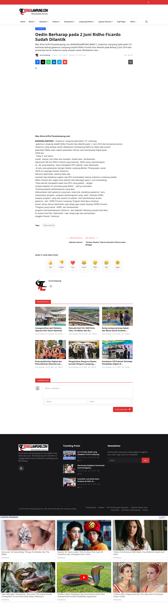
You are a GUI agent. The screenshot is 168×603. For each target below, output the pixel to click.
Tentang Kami (91, 507)
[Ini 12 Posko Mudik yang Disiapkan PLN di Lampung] (69, 455)
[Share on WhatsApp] (48, 62)
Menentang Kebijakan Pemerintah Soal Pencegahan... (90, 466)
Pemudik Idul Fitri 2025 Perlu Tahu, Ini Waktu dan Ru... (82, 329)
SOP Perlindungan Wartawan (118, 507)
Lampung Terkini (86, 21)
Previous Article (76, 238)
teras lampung (54, 281)
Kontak (145, 510)
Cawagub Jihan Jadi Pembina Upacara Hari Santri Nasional (48, 329)
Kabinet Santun (76, 242)
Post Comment (121, 409)
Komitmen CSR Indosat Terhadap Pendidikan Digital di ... (117, 362)
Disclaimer (115, 510)
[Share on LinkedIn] (54, 62)
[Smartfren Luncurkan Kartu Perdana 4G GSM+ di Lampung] (69, 482)
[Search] (146, 21)
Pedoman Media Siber (139, 507)
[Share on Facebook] (37, 62)
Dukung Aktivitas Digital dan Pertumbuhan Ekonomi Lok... (48, 362)
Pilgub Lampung (48, 225)
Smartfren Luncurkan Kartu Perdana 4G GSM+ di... (88, 480)
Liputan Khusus (104, 21)
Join (145, 460)
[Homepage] (34, 11)
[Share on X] (43, 62)
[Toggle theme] (148, 2)
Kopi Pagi (121, 21)
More (132, 21)
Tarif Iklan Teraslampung (130, 510)
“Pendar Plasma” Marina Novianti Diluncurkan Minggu (105, 243)
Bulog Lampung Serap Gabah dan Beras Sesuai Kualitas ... (115, 329)
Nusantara (68, 21)
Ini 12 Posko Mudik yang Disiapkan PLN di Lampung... (88, 453)
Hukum (55, 21)
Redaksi (101, 507)
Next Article (90, 238)
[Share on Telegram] (59, 62)
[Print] (130, 62)
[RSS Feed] (50, 286)
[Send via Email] (65, 62)
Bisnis (31, 21)
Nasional (43, 21)
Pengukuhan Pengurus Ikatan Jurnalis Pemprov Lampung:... (82, 362)
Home (22, 21)
